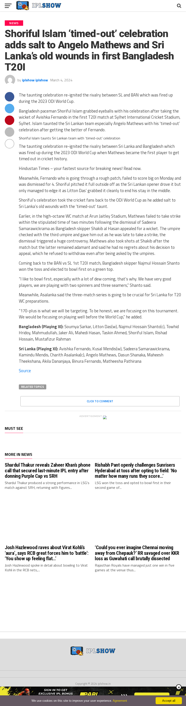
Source (25, 370)
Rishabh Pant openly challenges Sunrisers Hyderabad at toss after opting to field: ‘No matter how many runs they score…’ (136, 470)
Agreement (120, 700)
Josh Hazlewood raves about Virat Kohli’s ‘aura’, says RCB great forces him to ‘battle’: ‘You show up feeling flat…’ (46, 552)
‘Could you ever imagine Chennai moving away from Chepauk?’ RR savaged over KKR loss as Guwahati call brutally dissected (137, 552)
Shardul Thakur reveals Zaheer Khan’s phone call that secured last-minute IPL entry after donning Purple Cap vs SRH (47, 470)
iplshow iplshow (35, 80)
